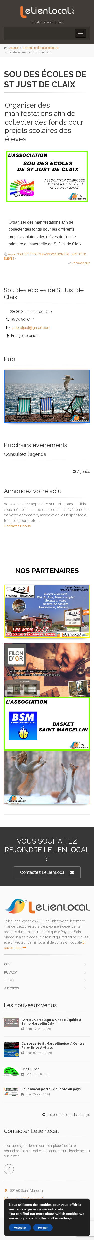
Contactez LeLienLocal (42, 872)
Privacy (10, 972)
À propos (11, 988)
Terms (9, 980)
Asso (11, 254)
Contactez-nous (17, 526)
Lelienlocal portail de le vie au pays (51, 1089)
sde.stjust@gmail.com (31, 327)
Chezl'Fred (30, 1069)
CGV (7, 964)
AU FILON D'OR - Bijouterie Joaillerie (47, 649)
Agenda (83, 471)
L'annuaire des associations (41, 48)
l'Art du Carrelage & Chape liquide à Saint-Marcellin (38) (51, 1022)
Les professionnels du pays (68, 1115)
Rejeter (43, 1228)
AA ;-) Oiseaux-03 (47, 375)
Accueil (14, 48)
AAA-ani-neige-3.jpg (47, 756)
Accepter (20, 1228)
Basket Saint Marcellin (47, 703)
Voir (44, 422)
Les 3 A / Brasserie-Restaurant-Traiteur (47, 590)
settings (65, 1218)
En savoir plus (81, 263)
